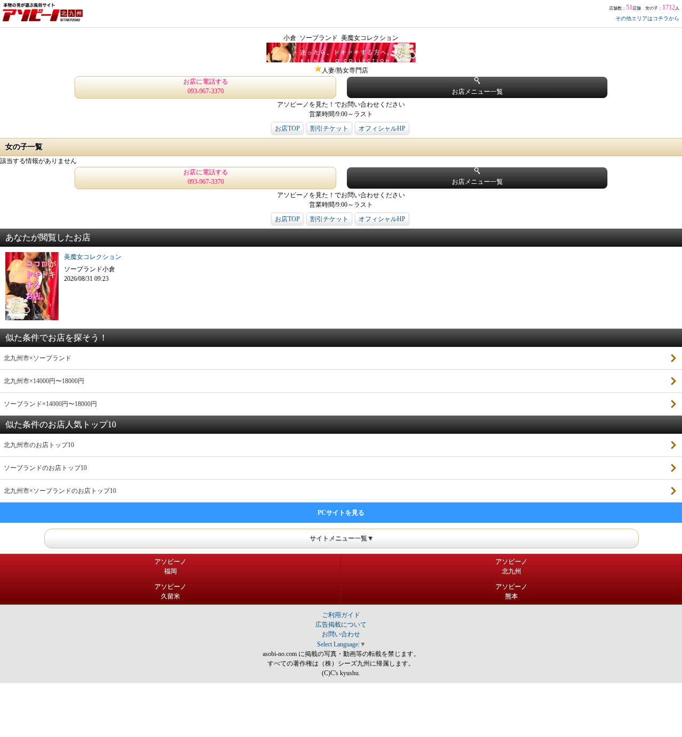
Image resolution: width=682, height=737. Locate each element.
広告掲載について (341, 624)
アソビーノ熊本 (511, 591)
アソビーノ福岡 (170, 566)
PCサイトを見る (341, 512)
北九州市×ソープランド (37, 358)
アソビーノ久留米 (170, 591)
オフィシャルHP (382, 128)
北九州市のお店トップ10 (39, 445)
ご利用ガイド (341, 615)
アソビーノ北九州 (511, 566)
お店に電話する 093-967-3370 (205, 86)
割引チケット (329, 128)
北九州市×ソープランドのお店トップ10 (60, 491)
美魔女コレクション (92, 257)
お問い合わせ (341, 634)
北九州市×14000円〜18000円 (44, 381)
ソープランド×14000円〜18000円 (50, 404)
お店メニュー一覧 (477, 91)
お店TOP (287, 128)
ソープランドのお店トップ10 (45, 468)
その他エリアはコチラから (647, 18)
